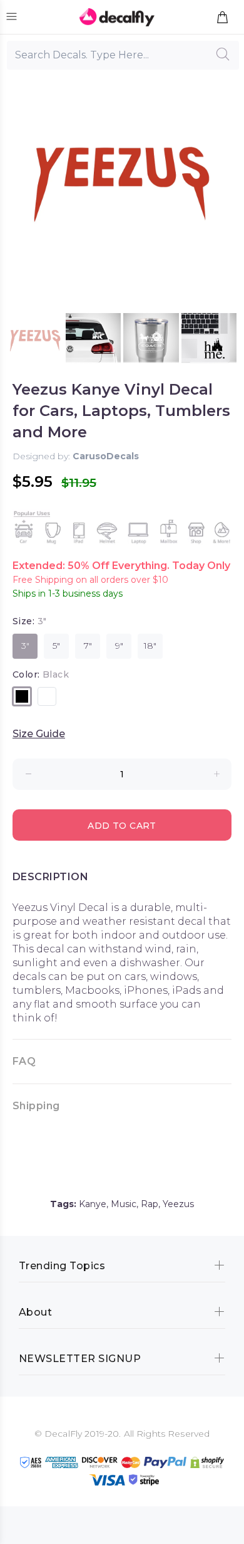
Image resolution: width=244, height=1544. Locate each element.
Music (123, 1204)
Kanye (92, 1204)
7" (88, 645)
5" (56, 645)
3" (25, 645)
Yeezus (178, 1204)
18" (150, 645)
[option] (35, 341)
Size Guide (39, 734)
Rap (149, 1204)
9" (119, 645)
